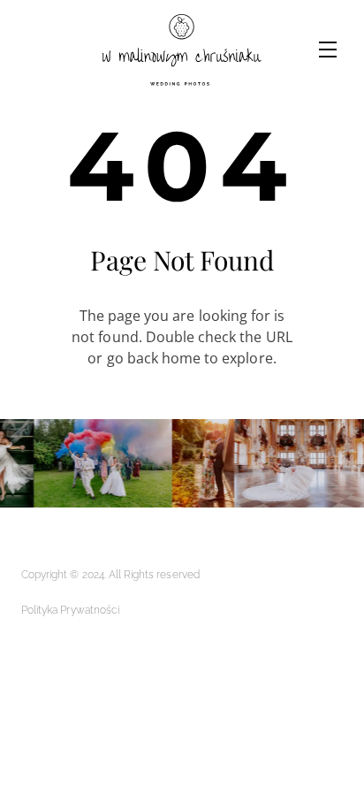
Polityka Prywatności (70, 610)
